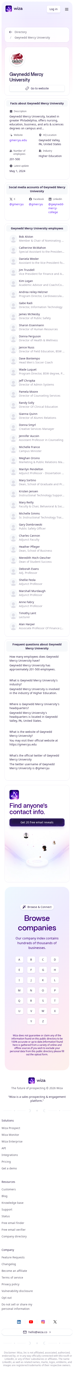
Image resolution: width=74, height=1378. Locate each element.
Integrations (10, 1155)
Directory (21, 32)
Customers (9, 1189)
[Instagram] (43, 1322)
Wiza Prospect (11, 1128)
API (4, 1148)
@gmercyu (16, 204)
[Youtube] (31, 1322)
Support (7, 1209)
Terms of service (12, 1277)
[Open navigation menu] (66, 9)
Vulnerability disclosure (17, 1291)
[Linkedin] (19, 1322)
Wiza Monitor (10, 1135)
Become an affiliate (14, 1271)
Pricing (6, 1161)
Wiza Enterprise (12, 1141)
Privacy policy (10, 1284)
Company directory (14, 1236)
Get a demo (9, 1168)
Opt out (7, 1298)
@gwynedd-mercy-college (56, 208)
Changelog (9, 1264)
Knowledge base (12, 1203)
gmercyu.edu (18, 140)
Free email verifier (14, 1229)
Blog (4, 1196)
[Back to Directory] (11, 35)
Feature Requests (13, 1257)
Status (6, 1216)
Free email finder (13, 1223)
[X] (55, 1322)
